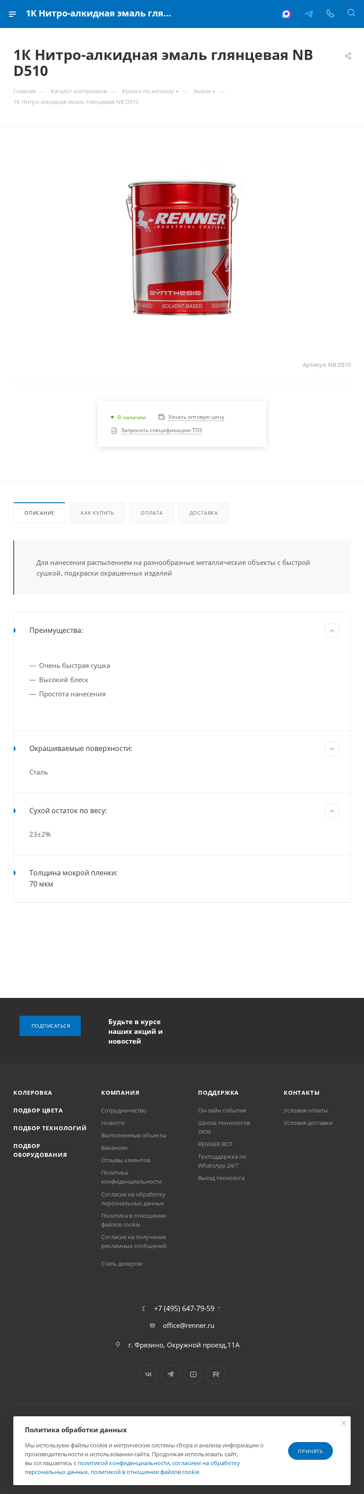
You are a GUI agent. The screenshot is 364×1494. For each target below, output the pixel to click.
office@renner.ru (188, 1325)
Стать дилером (121, 1264)
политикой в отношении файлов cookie (145, 1472)
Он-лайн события (222, 1110)
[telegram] (308, 13)
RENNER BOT (215, 1144)
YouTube (193, 1374)
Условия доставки (308, 1123)
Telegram (170, 1374)
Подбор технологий (50, 1128)
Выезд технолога (221, 1178)
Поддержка (218, 1093)
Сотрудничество (123, 1110)
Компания (120, 1093)
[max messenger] (286, 13)
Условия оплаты (306, 1110)
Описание (39, 512)
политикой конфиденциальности (124, 1463)
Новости (113, 1123)
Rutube (216, 1374)
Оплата (152, 512)
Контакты (302, 1093)
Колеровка (32, 1093)
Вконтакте (148, 1374)
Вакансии (114, 1148)
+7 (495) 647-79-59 (184, 1308)
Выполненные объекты (133, 1135)
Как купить (97, 512)
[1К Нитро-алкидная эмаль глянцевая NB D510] (182, 241)
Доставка (204, 512)
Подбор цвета (38, 1110)
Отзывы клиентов (125, 1160)
